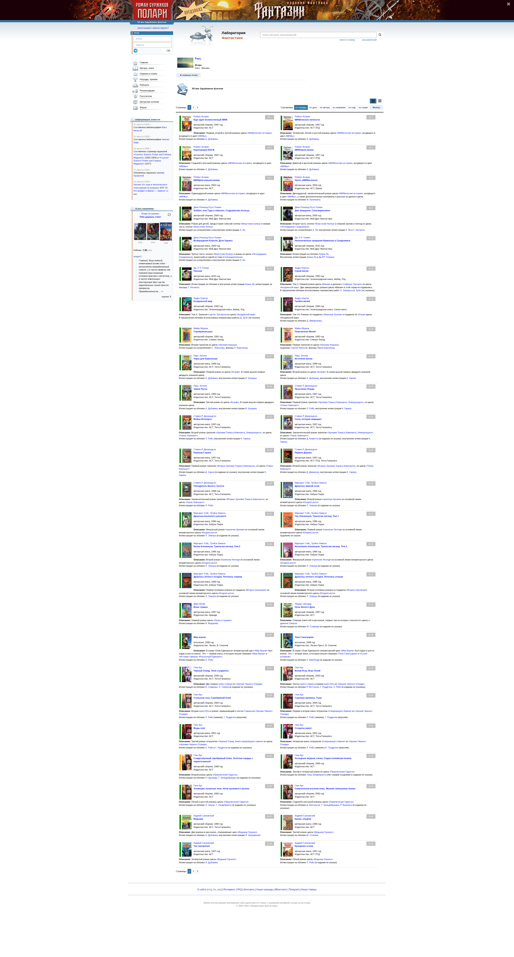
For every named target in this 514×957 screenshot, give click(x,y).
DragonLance (310, 502)
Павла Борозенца (326, 348)
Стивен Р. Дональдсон (306, 386)
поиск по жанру (347, 40)
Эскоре (361, 314)
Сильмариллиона (232, 257)
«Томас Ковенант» (289, 405)
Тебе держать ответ (150, 217)
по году (352, 107)
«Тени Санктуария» (347, 653)
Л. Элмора (345, 290)
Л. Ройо (310, 408)
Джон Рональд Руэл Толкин (207, 207)
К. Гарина (351, 378)
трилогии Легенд (332, 529)
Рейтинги (144, 85)
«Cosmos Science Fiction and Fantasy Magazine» (151, 160)
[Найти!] (379, 35)
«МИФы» (202, 136)
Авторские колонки (149, 102)
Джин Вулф (199, 604)
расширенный (369, 40)
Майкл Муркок (201, 328)
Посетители (146, 96)
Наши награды (264, 889)
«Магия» (326, 284)
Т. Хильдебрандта (227, 777)
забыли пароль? (160, 28)
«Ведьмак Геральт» (247, 832)
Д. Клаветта (312, 438)
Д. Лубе (357, 290)
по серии (363, 107)
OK (166, 50)
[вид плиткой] (373, 101)
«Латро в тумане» (222, 620)
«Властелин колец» (251, 223)
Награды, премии (148, 79)
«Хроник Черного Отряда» (249, 684)
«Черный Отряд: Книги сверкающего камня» (240, 741)
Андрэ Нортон (302, 268)
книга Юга (329, 684)
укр (219, 889)
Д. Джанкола (313, 472)
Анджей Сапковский (204, 815)
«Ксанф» (235, 372)
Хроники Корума (329, 345)
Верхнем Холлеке (333, 314)
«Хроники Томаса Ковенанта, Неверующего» (341, 402)
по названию (339, 107)
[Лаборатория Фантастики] (202, 36)
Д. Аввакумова (314, 320)
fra (214, 889)
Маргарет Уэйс (302, 483)
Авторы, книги (147, 68)
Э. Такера (224, 687)
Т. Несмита (359, 230)
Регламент (229, 889)
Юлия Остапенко (150, 213)
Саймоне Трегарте (352, 284)
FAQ (239, 889)
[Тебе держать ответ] (166, 240)
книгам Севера (244, 711)
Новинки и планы (148, 73)
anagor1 (138, 256)
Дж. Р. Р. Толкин (302, 237)
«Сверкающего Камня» (340, 711)
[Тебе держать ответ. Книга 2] (140, 239)
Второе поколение (256, 590)
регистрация (144, 28)
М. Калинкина (313, 199)
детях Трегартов (218, 314)
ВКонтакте (281, 889)
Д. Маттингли (313, 805)
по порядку (301, 107)
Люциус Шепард (303, 604)
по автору (325, 107)
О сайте (201, 889)
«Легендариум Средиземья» (294, 226)
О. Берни (210, 805)
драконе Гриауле (288, 623)
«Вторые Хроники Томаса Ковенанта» (236, 466)
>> (162, 291)
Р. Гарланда (211, 777)
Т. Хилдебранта (224, 805)
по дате (313, 107)
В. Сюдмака (211, 687)
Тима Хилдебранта (316, 774)
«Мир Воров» (261, 650)
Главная (144, 62)
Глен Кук (198, 667)
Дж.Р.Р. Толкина (326, 257)
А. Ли (242, 230)
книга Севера (307, 684)
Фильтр (376, 107)
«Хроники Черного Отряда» (193, 744)
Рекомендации (147, 90)
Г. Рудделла (326, 687)
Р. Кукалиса (346, 805)
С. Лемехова (217, 348)
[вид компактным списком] (379, 101)
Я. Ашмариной (252, 835)
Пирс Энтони (200, 355)
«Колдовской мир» (289, 287)
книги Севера (225, 684)
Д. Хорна (209, 472)
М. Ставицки (313, 626)
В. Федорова (211, 623)
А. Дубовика (211, 139)
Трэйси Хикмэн (319, 483)
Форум (143, 107)
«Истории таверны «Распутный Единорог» (200, 656)
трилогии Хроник (331, 499)
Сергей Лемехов (299, 348)
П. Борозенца (241, 348)
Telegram (294, 889)
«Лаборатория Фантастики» (263, 906)
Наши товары (309, 889)
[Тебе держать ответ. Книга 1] (153, 239)
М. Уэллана (312, 835)
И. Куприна (251, 378)
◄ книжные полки (188, 75)
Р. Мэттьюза (313, 687)
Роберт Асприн (201, 116)
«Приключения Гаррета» (225, 774)
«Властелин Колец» (203, 226)
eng (210, 889)
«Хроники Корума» (227, 345)
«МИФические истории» (259, 133)
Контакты (249, 889)
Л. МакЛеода (313, 660)
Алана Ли (323, 254)
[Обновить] (169, 216)
